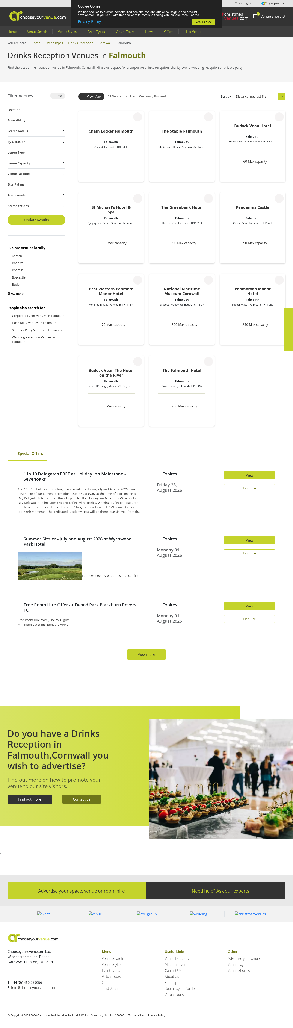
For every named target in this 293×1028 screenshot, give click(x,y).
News (149, 31)
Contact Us (173, 970)
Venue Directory (177, 958)
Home (12, 31)
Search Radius (18, 131)
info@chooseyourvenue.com (34, 987)
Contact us (81, 799)
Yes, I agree (204, 22)
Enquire (249, 488)
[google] (288, 338)
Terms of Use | (137, 1015)
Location (14, 110)
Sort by (226, 96)
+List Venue (192, 31)
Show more (16, 293)
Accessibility (17, 120)
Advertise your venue (244, 958)
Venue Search (37, 31)
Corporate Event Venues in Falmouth (38, 316)
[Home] (230, 16)
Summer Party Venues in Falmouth (37, 330)
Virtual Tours (125, 31)
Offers (168, 31)
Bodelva (17, 263)
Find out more (29, 799)
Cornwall (105, 43)
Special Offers (30, 453)
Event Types (96, 31)
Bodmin (17, 270)
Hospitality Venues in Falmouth (34, 323)
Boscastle (19, 277)
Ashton (17, 256)
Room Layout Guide (180, 988)
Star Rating (16, 184)
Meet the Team (176, 964)
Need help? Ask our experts (220, 891)
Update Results (36, 220)
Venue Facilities (19, 174)
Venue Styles (67, 31)
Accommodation (20, 195)
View (249, 475)
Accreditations (18, 206)
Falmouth (111, 142)
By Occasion (16, 142)
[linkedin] (288, 330)
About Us (172, 976)
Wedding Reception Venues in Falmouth (33, 339)
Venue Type (16, 152)
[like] (137, 116)
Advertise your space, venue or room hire (81, 891)
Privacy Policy (89, 21)
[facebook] (288, 312)
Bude (16, 284)
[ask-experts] (288, 347)
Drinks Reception (80, 43)
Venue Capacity (19, 163)
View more (146, 654)
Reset (59, 96)
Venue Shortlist (239, 970)
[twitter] (288, 321)
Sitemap (171, 982)
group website (276, 3)
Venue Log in (243, 3)
